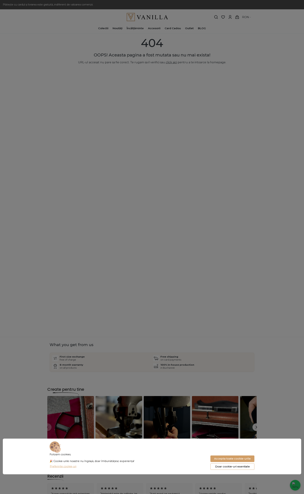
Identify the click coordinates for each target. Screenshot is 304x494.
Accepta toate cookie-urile (232, 458)
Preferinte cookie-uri (63, 466)
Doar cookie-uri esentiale (232, 466)
